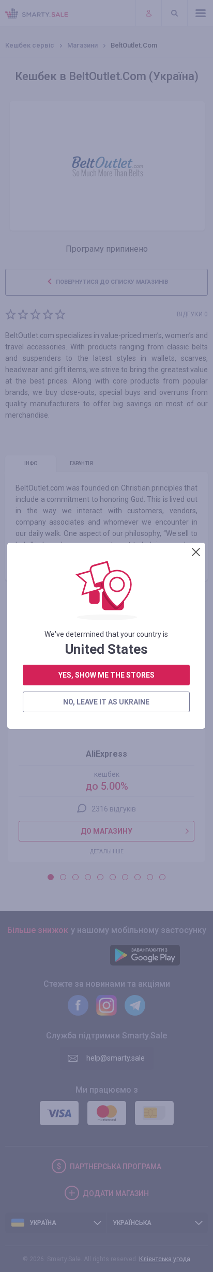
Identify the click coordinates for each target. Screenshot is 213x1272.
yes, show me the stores (106, 675)
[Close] (196, 552)
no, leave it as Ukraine (106, 702)
